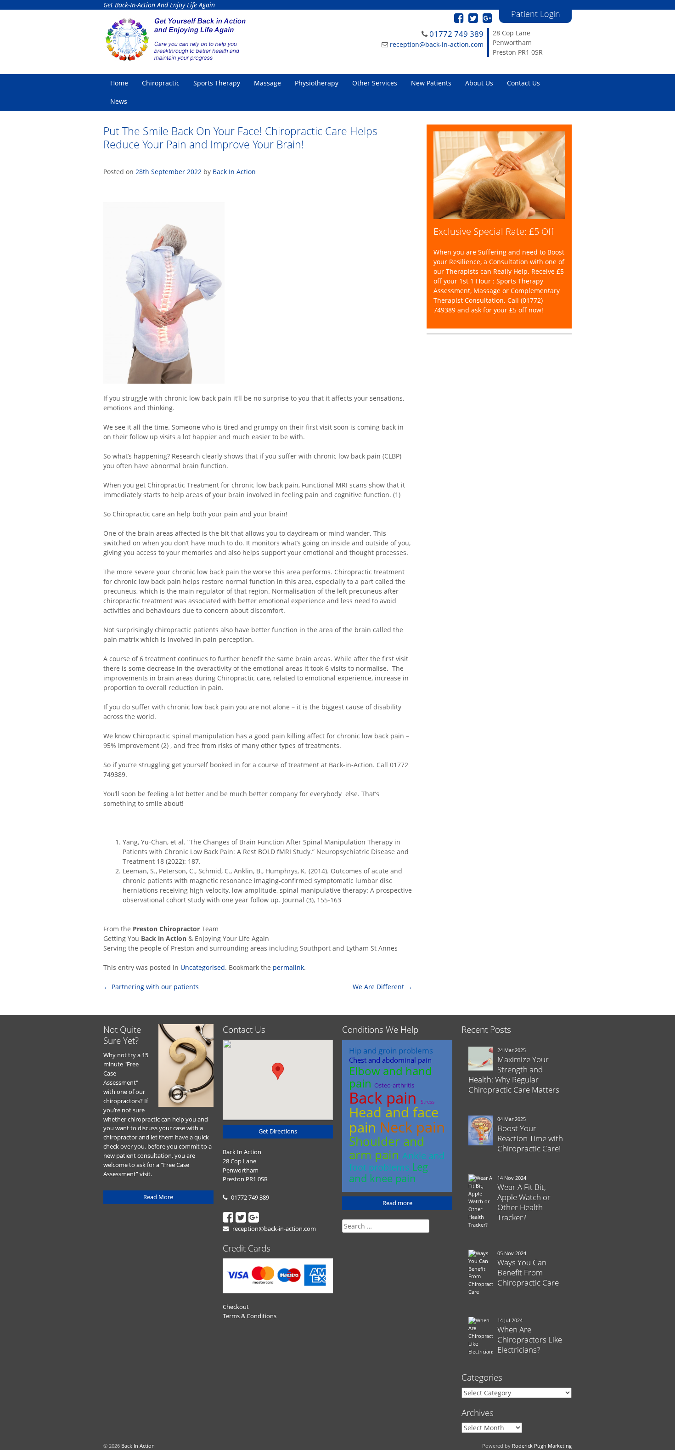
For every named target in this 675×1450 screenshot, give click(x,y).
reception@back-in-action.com (437, 44)
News (118, 101)
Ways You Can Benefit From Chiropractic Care (528, 1272)
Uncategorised (202, 967)
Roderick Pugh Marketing (542, 1445)
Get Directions (278, 1131)
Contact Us (523, 83)
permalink (288, 967)
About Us (479, 83)
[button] (278, 1071)
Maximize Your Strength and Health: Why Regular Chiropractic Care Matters (513, 1074)
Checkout (236, 1307)
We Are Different (382, 986)
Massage (267, 83)
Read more (397, 1203)
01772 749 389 (456, 33)
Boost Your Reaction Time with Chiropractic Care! (530, 1138)
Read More (158, 1197)
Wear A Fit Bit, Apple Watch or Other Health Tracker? (524, 1202)
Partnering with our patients (151, 986)
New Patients (431, 83)
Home (119, 83)
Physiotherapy (316, 83)
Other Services (374, 83)
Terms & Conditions (249, 1316)
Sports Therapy (216, 83)
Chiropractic (161, 83)
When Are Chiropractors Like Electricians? (529, 1339)
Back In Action (234, 171)
